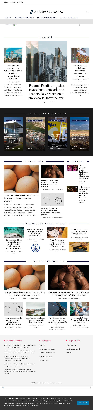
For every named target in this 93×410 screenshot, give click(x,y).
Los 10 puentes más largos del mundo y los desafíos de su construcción (35, 320)
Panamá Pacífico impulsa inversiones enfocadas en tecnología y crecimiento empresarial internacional (46, 92)
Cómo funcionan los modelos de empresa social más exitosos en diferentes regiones (57, 243)
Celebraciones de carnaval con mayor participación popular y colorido (84, 192)
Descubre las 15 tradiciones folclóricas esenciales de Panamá (80, 70)
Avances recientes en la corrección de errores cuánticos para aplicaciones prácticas (51, 211)
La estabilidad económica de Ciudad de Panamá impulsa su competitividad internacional (13, 72)
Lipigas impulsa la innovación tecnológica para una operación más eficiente (19, 365)
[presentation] (5, 241)
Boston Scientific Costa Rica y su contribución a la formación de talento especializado (19, 346)
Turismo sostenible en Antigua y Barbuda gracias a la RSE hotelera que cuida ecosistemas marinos (14, 244)
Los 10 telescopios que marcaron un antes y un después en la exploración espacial (57, 321)
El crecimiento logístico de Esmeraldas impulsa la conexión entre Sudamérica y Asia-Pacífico (19, 352)
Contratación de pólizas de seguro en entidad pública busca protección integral (35, 233)
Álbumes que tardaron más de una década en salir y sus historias (79, 232)
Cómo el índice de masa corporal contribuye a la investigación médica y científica (49, 183)
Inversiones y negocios (13, 120)
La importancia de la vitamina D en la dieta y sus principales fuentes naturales (21, 198)
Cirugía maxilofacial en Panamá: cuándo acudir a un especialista (80, 320)
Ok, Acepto (83, 403)
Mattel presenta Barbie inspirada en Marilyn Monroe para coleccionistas (84, 172)
